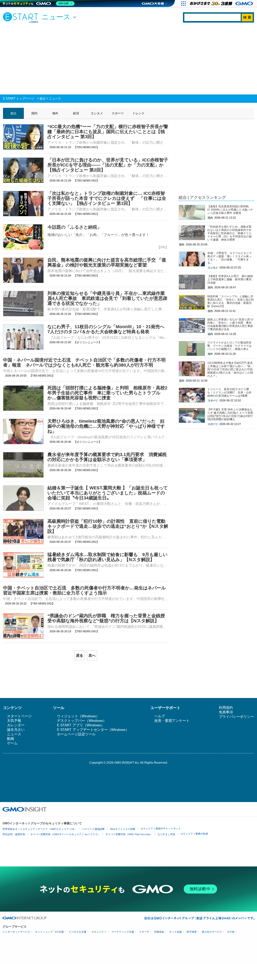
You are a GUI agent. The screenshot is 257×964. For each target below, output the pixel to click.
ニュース (55, 98)
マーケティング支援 (122, 931)
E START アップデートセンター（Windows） (93, 730)
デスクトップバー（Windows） (81, 721)
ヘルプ (159, 716)
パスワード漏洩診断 (93, 829)
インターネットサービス (16, 931)
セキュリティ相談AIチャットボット (161, 828)
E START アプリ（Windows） (80, 725)
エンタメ (97, 113)
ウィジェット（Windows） (78, 716)
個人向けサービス (212, 931)
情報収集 (159, 931)
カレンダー (16, 725)
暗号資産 (192, 931)
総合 (43, 98)
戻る (79, 655)
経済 (76, 113)
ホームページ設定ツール (76, 734)
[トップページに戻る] (22, 17)
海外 (55, 113)
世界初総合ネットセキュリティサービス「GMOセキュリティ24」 (40, 829)
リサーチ (144, 931)
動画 (10, 739)
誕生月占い (16, 730)
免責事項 (226, 712)
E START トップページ (18, 98)
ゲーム (12, 743)
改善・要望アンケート (171, 721)
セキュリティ (98, 931)
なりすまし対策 (166, 834)
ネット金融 (175, 931)
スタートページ (19, 716)
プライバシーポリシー (236, 717)
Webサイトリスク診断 (122, 829)
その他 (230, 931)
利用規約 (226, 708)
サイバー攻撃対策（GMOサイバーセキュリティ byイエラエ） (65, 834)
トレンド (139, 113)
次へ (92, 655)
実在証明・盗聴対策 (14, 834)
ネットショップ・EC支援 (49, 931)
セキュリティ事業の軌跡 (194, 833)
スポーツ (118, 113)
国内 (34, 113)
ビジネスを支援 (77, 931)
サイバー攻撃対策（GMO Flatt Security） (128, 834)
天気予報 (14, 721)
